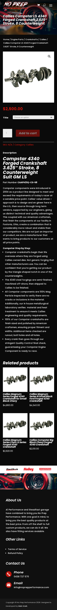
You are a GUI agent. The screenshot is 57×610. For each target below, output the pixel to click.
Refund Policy (15, 553)
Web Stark (22, 606)
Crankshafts (31, 39)
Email (18, 583)
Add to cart (28, 133)
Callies (43, 39)
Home (6, 39)
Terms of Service (17, 549)
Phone (18, 572)
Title (5, 117)
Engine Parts (17, 39)
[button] (49, 56)
